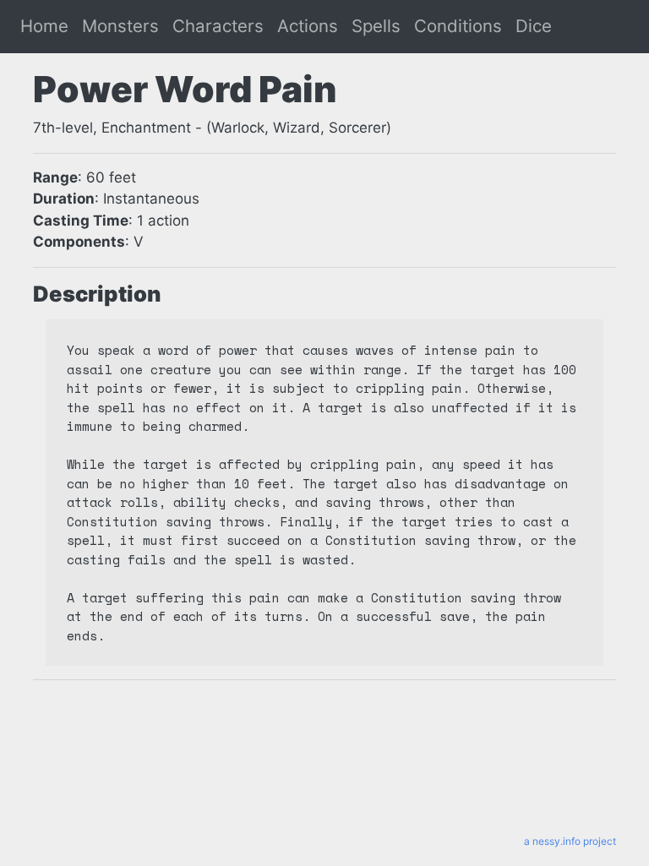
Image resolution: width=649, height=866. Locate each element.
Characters (218, 25)
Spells (376, 25)
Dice (533, 25)
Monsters (120, 25)
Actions (307, 25)
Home (44, 25)
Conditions (458, 25)
